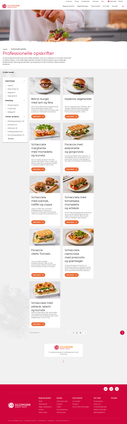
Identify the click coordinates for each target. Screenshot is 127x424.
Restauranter (61, 412)
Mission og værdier (100, 409)
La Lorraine (76, 401)
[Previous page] (69, 332)
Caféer (59, 407)
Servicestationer (62, 409)
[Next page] (85, 332)
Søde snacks (43, 412)
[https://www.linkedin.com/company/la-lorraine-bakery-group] (106, 389)
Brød (40, 401)
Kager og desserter (45, 407)
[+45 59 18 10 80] (111, 389)
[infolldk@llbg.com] (117, 389)
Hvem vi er (97, 404)
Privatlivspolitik (42, 420)
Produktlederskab (100, 407)
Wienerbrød (43, 404)
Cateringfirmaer (62, 401)
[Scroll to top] (122, 332)
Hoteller (59, 404)
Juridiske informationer (30, 420)
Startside (5, 49)
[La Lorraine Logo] (13, 6)
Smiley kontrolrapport (61, 420)
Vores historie (98, 401)
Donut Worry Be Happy (80, 407)
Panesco (75, 404)
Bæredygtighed (99, 412)
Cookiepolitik (51, 420)
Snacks (41, 409)
